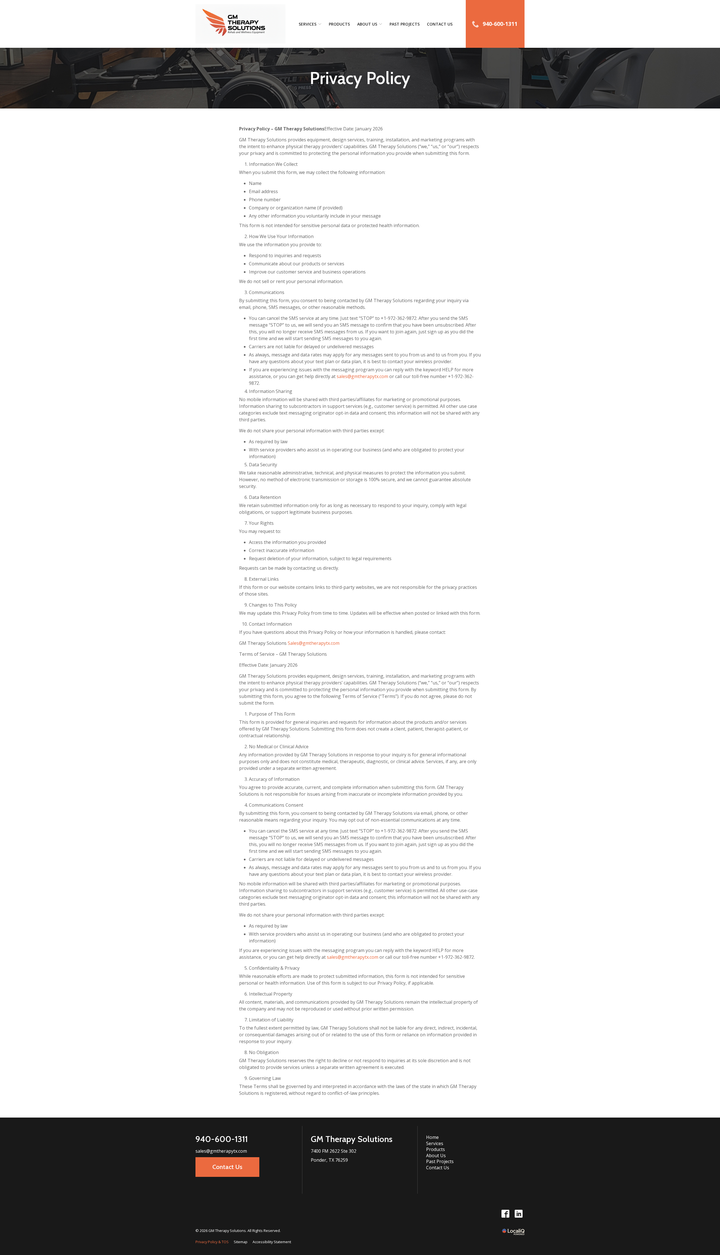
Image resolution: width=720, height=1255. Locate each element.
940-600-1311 (221, 1139)
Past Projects (405, 24)
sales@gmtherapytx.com (362, 376)
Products (339, 24)
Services (307, 24)
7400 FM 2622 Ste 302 (333, 1151)
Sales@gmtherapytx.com (313, 643)
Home (432, 1137)
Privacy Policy (360, 78)
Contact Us (440, 24)
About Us (367, 24)
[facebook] (505, 1214)
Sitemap (241, 1241)
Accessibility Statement (272, 1241)
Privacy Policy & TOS (212, 1241)
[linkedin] (518, 1214)
